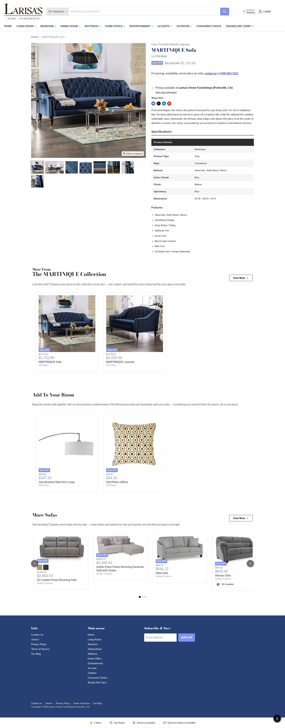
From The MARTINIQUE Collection (170, 44)
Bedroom (47, 26)
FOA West (161, 56)
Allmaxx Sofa (223, 575)
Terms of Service (40, 649)
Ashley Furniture (45, 583)
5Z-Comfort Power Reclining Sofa (56, 580)
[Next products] (250, 563)
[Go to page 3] (145, 597)
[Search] (224, 11)
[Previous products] (34, 563)
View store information (166, 92)
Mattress (92, 26)
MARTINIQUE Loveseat (120, 362)
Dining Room (70, 26)
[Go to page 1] (140, 597)
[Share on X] (159, 103)
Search (35, 639)
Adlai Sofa (162, 573)
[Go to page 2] (142, 597)
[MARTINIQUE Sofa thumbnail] (37, 167)
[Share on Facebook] (153, 103)
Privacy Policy (39, 644)
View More (239, 278)
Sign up (186, 637)
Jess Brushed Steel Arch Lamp (57, 482)
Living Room (25, 26)
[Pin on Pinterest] (169, 103)
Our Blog (36, 653)
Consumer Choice (208, 26)
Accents (164, 26)
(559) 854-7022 (229, 73)
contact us (211, 73)
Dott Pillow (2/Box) (117, 482)
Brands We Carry (239, 26)
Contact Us (37, 634)
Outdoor (183, 26)
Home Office (114, 26)
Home (8, 26)
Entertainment (140, 26)
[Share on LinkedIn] (164, 103)
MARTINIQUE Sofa (50, 362)
